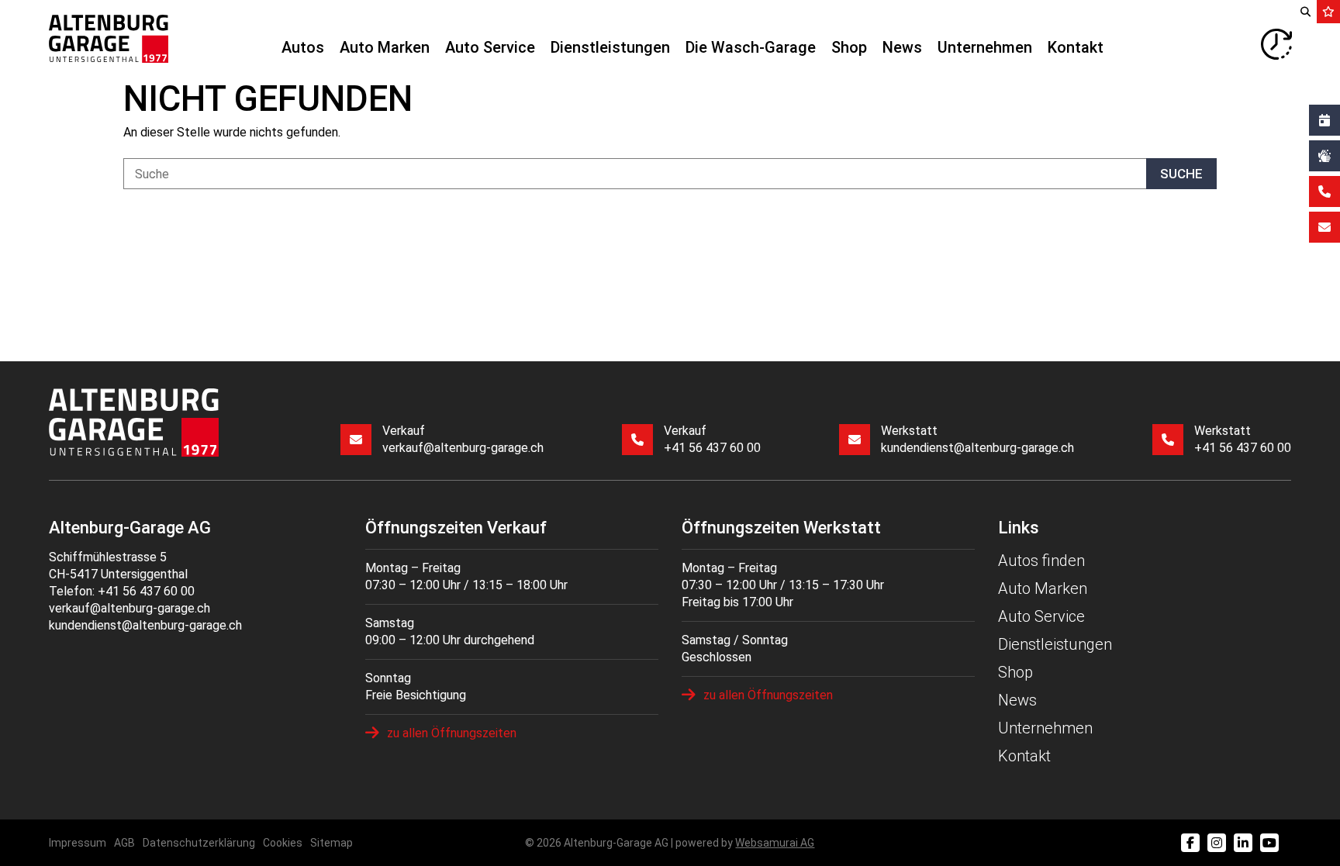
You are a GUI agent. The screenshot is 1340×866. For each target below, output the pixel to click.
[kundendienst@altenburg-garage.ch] (1324, 227)
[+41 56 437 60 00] (1324, 191)
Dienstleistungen (610, 47)
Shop (849, 47)
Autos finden (1041, 560)
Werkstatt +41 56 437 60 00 (1242, 439)
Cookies (282, 843)
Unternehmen (985, 47)
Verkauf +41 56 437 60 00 (712, 439)
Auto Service (490, 47)
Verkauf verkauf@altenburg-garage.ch (463, 439)
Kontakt (1075, 47)
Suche (1181, 173)
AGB (124, 843)
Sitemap (331, 843)
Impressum (77, 843)
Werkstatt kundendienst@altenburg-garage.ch (977, 439)
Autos (302, 47)
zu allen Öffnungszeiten (451, 733)
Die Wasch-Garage (751, 47)
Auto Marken (385, 47)
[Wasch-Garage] (1324, 155)
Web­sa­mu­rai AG (774, 843)
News (902, 47)
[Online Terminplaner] (1324, 120)
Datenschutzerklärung (199, 843)
